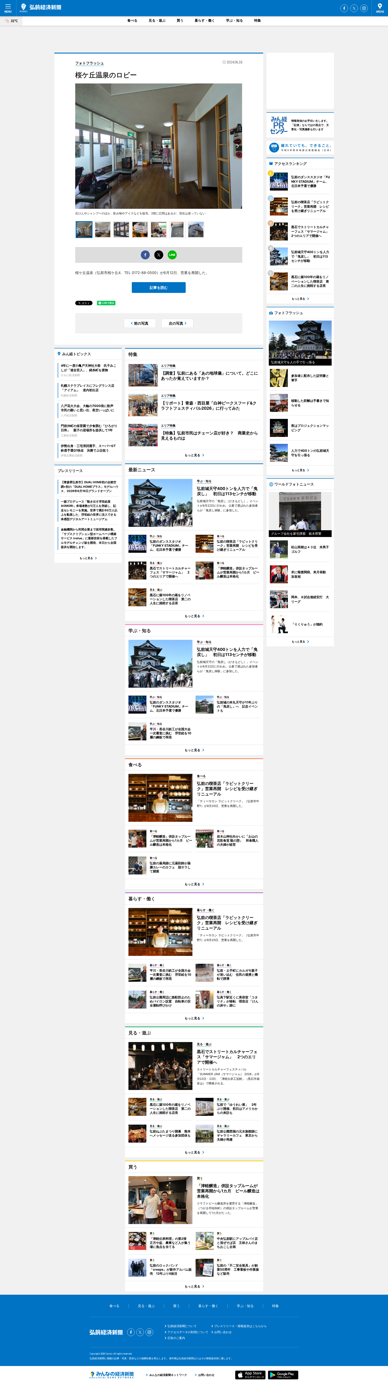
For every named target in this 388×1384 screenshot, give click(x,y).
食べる (132, 20)
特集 (257, 20)
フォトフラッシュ (89, 63)
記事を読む (159, 287)
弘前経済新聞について (182, 1326)
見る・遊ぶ (157, 20)
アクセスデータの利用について (188, 1332)
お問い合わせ (223, 1332)
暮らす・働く (205, 20)
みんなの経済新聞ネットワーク (112, 1375)
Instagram (364, 8)
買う (180, 20)
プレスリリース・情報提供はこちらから (240, 1326)
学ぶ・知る (234, 20)
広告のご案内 (176, 1338)
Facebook (344, 8)
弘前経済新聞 (40, 7)
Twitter (354, 8)
